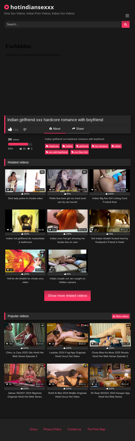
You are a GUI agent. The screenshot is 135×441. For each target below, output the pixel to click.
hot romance (101, 146)
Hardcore (54, 146)
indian (118, 146)
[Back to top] (124, 430)
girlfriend (83, 146)
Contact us (74, 429)
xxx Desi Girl (81, 152)
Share (80, 128)
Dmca (33, 429)
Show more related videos (67, 295)
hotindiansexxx (31, 7)
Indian (69, 146)
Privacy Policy (52, 429)
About (56, 128)
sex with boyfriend (58, 152)
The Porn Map (96, 429)
